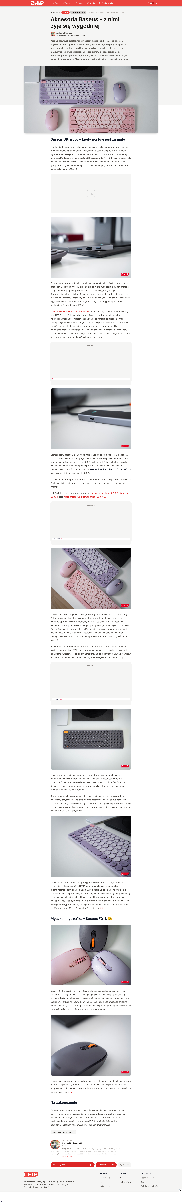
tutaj (102, 908)
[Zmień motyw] (150, 3)
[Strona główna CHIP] (37, 3)
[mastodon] (58, 1154)
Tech (57, 3)
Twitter (102, 1165)
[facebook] (55, 1154)
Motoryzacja (105, 1186)
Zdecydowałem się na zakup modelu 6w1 (71, 311)
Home (55, 12)
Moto (80, 3)
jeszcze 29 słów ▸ (67, 1156)
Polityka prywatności (149, 1186)
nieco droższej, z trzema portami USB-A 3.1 (85, 497)
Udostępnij (59, 1165)
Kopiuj (126, 1165)
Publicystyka (107, 3)
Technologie (105, 1178)
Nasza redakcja (147, 1178)
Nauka (92, 3)
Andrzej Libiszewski (64, 33)
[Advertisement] (91, 362)
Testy (67, 3)
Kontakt (144, 1182)
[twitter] (52, 1154)
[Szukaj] (156, 3)
